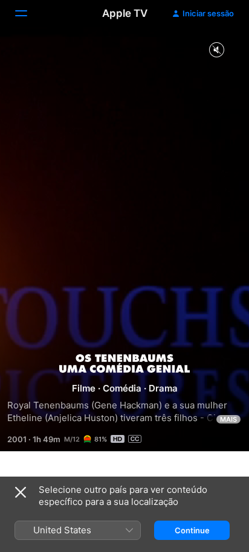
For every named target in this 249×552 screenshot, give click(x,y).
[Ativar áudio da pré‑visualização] (216, 50)
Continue (192, 530)
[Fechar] (20, 492)
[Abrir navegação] (28, 13)
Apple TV (124, 13)
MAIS (228, 419)
